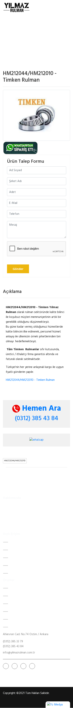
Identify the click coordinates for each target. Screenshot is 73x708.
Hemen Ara (40, 408)
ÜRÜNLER (16, 565)
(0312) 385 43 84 (36, 418)
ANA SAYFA (18, 542)
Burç (13, 627)
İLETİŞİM (15, 573)
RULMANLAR (18, 557)
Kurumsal (15, 550)
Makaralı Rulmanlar (21, 619)
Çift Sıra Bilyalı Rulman (24, 588)
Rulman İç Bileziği (20, 611)
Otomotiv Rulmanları (23, 603)
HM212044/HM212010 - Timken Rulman (30, 380)
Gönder (18, 269)
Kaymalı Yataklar (20, 596)
